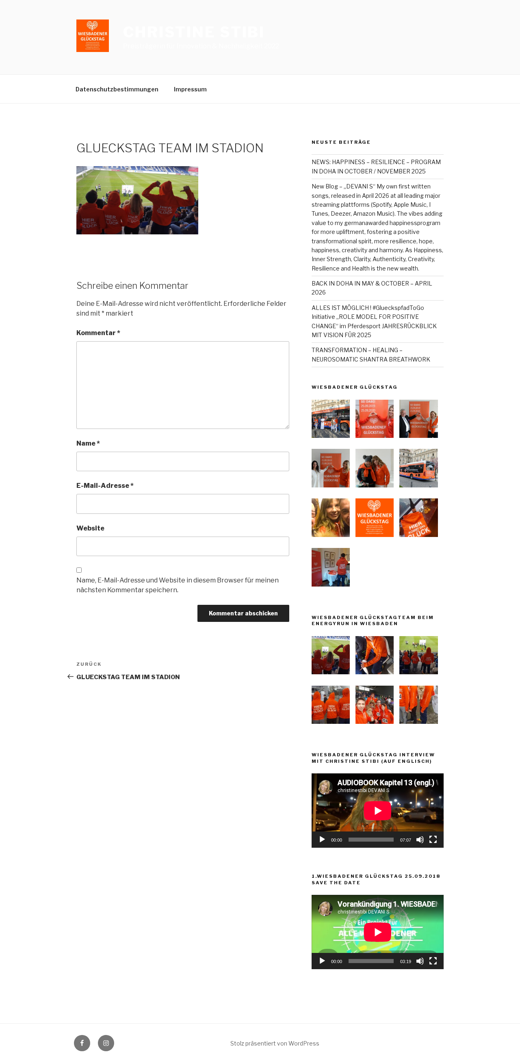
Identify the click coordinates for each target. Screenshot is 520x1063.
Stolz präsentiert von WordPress (274, 1043)
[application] (378, 810)
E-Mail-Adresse (105, 485)
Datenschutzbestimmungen (117, 89)
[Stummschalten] (420, 840)
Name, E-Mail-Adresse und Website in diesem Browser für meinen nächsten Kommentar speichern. (177, 585)
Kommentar (98, 333)
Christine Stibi (194, 32)
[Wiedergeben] (322, 840)
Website (90, 528)
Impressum (190, 89)
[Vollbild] (433, 840)
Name (88, 443)
